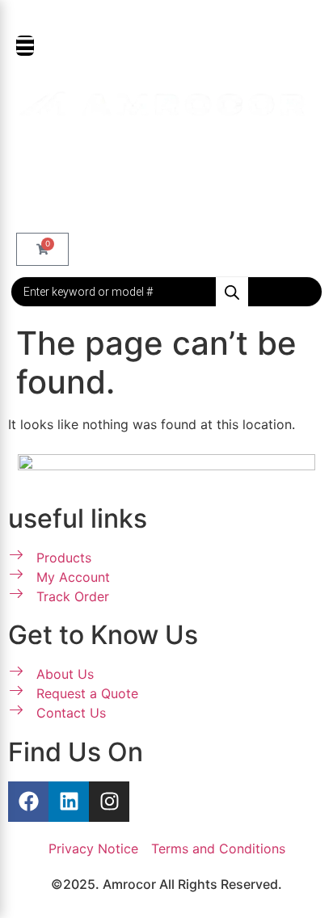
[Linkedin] (68, 801)
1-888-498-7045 (175, 16)
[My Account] (28, 158)
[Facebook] (28, 801)
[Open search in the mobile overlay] (166, 292)
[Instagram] (109, 801)
